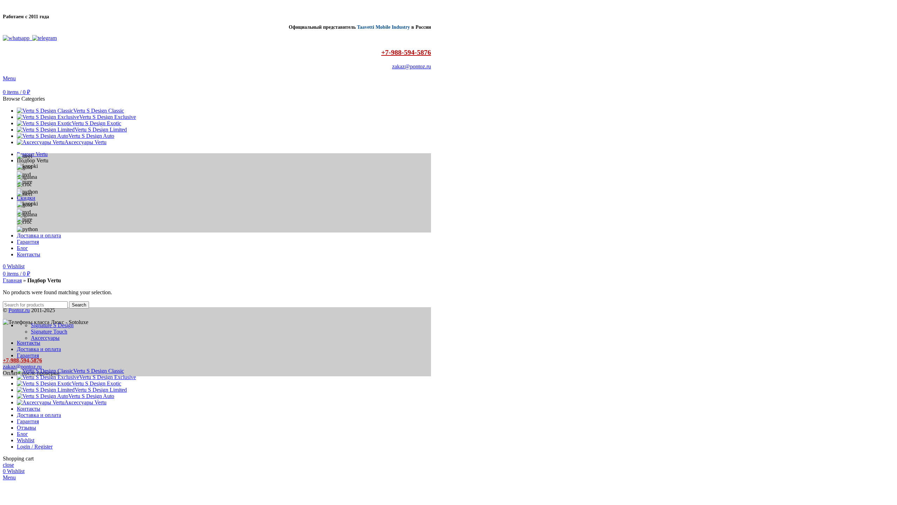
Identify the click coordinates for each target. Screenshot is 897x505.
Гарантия (28, 355)
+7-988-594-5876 (406, 52)
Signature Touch (49, 332)
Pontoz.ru (19, 310)
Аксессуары (45, 338)
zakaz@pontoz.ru (411, 66)
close (8, 465)
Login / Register (35, 447)
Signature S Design (52, 325)
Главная (12, 280)
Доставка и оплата (39, 349)
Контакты (28, 343)
